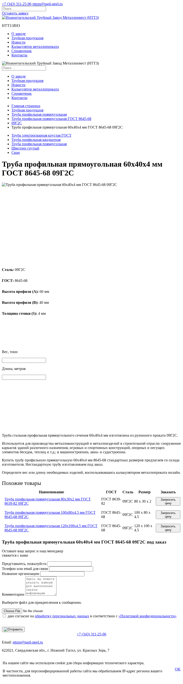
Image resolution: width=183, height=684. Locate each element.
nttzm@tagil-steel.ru (47, 4)
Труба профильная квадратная (36, 140)
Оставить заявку (15, 13)
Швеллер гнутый (25, 148)
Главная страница (25, 106)
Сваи (15, 152)
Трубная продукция (27, 38)
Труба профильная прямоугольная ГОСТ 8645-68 (51, 119)
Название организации (20, 574)
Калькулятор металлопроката (35, 47)
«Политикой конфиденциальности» (147, 616)
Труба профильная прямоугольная (39, 114)
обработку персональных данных (62, 616)
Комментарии (13, 594)
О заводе (18, 34)
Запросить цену (168, 501)
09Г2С (16, 123)
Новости (18, 42)
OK (178, 669)
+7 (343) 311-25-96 (16, 4)
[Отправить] (13, 629)
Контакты (19, 55)
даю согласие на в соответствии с (92, 616)
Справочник (21, 51)
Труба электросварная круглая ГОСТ (41, 135)
